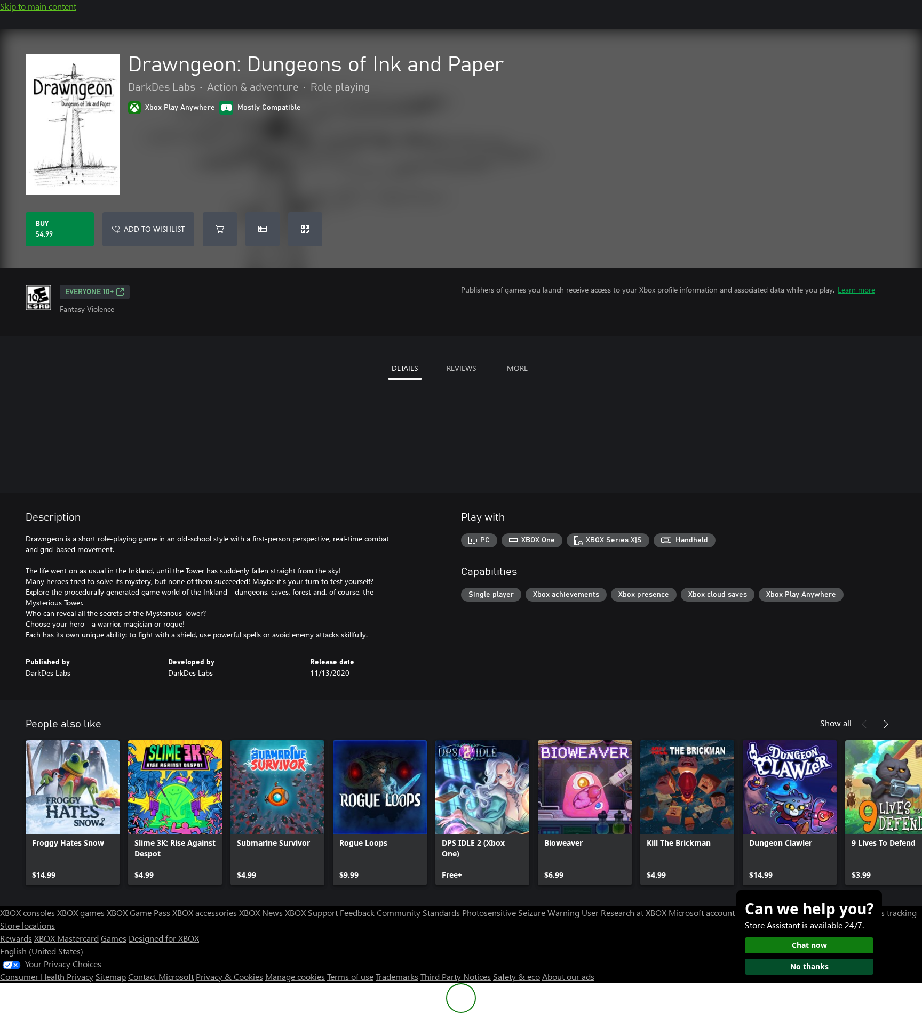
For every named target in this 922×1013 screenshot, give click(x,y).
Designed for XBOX (164, 938)
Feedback (357, 912)
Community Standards (418, 912)
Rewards (16, 938)
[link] (73, 812)
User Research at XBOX (625, 912)
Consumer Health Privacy (46, 976)
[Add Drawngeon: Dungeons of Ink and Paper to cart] (220, 229)
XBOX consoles (27, 912)
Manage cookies (295, 976)
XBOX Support (311, 912)
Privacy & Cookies (229, 976)
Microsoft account (702, 912)
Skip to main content (38, 6)
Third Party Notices (455, 976)
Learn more (856, 290)
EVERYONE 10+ (89, 292)
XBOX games (81, 912)
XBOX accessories (204, 912)
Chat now (809, 945)
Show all (836, 722)
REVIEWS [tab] (461, 368)
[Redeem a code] (305, 229)
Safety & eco (516, 976)
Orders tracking (888, 912)
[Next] (885, 724)
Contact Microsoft (161, 976)
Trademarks (397, 976)
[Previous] (864, 724)
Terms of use (350, 976)
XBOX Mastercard (66, 938)
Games (113, 938)
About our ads (568, 976)
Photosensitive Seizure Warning (520, 912)
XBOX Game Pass (138, 912)
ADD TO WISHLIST (154, 229)
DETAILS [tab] (405, 368)
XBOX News (261, 912)
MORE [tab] (517, 368)
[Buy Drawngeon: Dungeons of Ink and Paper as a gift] (262, 229)
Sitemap (111, 976)
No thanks (809, 966)
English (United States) (41, 951)
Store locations (27, 925)
